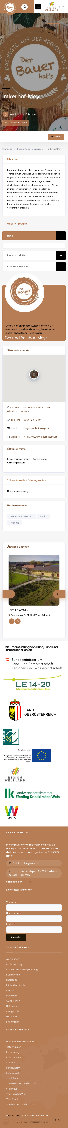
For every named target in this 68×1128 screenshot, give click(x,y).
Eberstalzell (12, 979)
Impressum (35, 1122)
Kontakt (44, 1122)
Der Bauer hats (14, 1115)
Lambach (11, 1016)
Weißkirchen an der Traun (20, 1104)
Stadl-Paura (12, 1078)
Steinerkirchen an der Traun (21, 1083)
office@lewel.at (29, 863)
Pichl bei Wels (13, 1057)
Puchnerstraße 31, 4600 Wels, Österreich (31, 615)
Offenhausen (13, 1047)
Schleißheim (13, 1067)
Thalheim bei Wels (16, 1094)
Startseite (7, 148)
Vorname (12, 902)
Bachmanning (14, 964)
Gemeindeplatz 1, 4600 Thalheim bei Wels (39, 873)
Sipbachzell (12, 1073)
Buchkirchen (13, 974)
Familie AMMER (18, 610)
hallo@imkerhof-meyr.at (35, 428)
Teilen (57, 136)
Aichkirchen (12, 959)
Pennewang (12, 1052)
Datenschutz (22, 1122)
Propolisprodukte (16, 255)
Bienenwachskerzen (18, 266)
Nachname (13, 913)
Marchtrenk (12, 1021)
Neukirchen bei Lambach (20, 1041)
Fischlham (12, 995)
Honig (10, 235)
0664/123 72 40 (32, 419)
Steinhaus (11, 1088)
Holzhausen (12, 1006)
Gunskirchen (13, 1000)
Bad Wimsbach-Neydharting (22, 969)
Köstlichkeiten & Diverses (30, 148)
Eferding (10, 990)
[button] (59, 594)
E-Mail (10, 924)
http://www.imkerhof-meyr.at (40, 436)
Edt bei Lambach (15, 985)
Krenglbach (12, 1011)
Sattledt (10, 1062)
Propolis (15, 522)
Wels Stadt (12, 1099)
